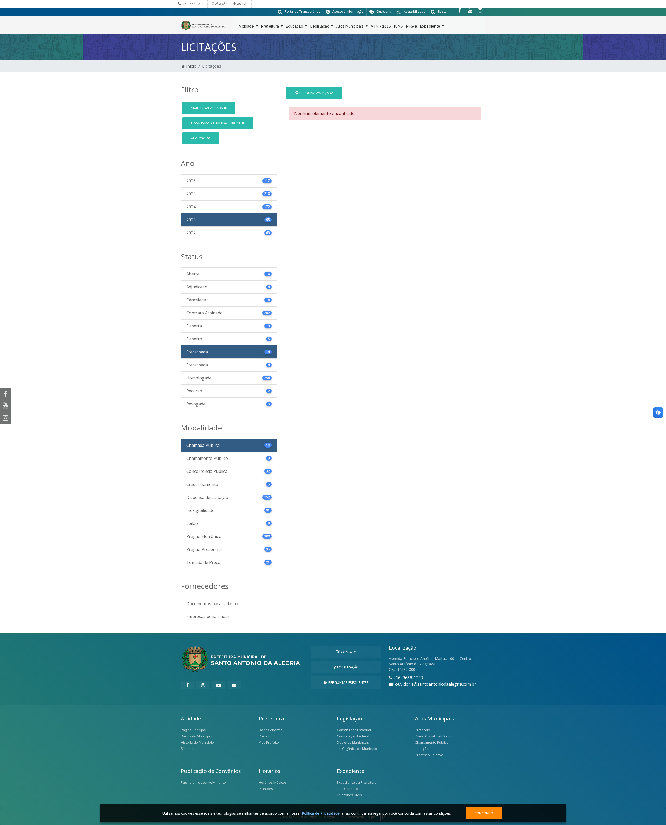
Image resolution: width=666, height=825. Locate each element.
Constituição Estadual (354, 729)
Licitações (422, 748)
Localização (347, 667)
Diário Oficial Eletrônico (433, 736)
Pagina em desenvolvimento (203, 782)
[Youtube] (470, 10)
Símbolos (188, 748)
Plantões (266, 788)
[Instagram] (480, 10)
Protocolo (422, 729)
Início (190, 66)
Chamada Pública (216, 123)
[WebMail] (234, 685)
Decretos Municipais (353, 742)
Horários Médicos (273, 782)
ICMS (398, 26)
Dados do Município (196, 736)
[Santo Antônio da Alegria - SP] (203, 25)
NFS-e (411, 26)
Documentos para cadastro (212, 604)
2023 (199, 138)
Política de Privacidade (321, 813)
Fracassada (207, 108)
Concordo (484, 813)
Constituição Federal (353, 736)
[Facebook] (460, 10)
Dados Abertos (271, 729)
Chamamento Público (432, 742)
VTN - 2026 (381, 26)
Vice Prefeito (269, 742)
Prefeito (265, 736)
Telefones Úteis (349, 794)
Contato (348, 652)
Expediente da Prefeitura (357, 782)
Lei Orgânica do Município (357, 748)
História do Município (197, 742)
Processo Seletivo (429, 754)
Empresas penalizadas (208, 616)
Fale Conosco (347, 788)
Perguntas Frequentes (348, 682)
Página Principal (193, 729)
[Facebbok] (187, 685)
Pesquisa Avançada (316, 92)
